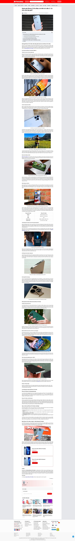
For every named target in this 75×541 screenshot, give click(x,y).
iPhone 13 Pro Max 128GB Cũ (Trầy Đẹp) (39, 448)
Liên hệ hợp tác (27, 523)
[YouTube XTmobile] (16, 529)
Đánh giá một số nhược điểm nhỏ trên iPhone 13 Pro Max (31, 36)
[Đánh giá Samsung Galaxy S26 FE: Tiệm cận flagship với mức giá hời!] (37, 501)
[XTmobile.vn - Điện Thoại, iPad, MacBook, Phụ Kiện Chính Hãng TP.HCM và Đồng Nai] (18, 1)
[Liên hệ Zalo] (73, 536)
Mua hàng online (36, 523)
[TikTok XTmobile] (17, 529)
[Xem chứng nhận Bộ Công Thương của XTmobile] (53, 529)
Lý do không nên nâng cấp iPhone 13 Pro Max (29, 37)
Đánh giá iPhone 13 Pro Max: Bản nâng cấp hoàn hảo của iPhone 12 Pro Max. (34, 34)
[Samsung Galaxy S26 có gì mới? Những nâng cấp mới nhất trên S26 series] (48, 511)
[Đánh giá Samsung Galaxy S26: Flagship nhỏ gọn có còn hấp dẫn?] (27, 511)
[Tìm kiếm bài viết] (43, 1)
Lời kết (24, 41)
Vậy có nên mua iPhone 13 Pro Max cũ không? (30, 38)
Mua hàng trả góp (36, 522)
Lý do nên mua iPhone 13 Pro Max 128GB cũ (29, 35)
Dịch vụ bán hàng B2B (36, 529)
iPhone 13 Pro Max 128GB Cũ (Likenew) (38, 459)
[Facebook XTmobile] (15, 529)
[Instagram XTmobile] (19, 529)
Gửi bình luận (49, 493)
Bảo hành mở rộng (45, 522)
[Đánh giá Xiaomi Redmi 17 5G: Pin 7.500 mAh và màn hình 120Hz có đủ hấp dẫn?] (27, 501)
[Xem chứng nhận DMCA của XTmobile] (57, 529)
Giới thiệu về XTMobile (28, 522)
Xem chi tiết (35, 452)
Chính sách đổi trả (45, 525)
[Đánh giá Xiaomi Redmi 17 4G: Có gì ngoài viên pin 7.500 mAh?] (48, 501)
